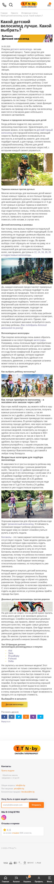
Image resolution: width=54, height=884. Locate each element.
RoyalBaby (13, 656)
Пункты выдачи (7, 771)
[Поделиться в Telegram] (40, 717)
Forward (12, 658)
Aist (10, 650)
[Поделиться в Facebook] (4, 717)
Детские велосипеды (14, 704)
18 (46, 252)
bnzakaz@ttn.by (28, 792)
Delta (11, 661)
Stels (10, 653)
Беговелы (6, 537)
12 (35, 252)
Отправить (36, 805)
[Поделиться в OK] (26, 717)
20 (49, 252)
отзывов (15, 833)
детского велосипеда (21, 49)
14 (39, 252)
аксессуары (40, 340)
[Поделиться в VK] (12, 717)
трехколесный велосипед (20, 524)
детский (41, 130)
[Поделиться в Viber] (33, 717)
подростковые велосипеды (17, 255)
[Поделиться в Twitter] (19, 717)
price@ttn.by (19, 789)
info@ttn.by (20, 785)
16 (42, 252)
